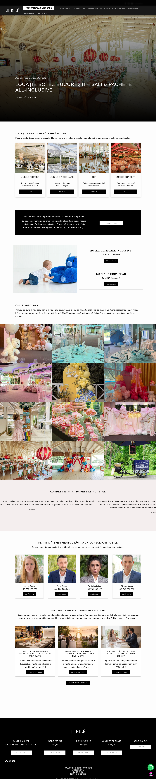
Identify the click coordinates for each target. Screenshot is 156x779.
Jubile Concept (93, 9)
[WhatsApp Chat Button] (151, 767)
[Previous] (17, 513)
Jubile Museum (133, 9)
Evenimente (121, 9)
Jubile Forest (63, 9)
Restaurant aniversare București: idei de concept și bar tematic (35, 650)
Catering (40, 14)
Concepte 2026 (29, 14)
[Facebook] (6, 758)
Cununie (102, 9)
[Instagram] (10, 758)
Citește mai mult (35, 669)
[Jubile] (13, 10)
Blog (46, 14)
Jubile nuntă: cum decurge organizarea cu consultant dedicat (121, 650)
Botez (114, 9)
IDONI (84, 9)
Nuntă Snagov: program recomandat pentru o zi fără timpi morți (78, 650)
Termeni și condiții (78, 771)
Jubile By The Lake (75, 9)
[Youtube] (13, 758)
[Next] (23, 513)
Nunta (108, 9)
